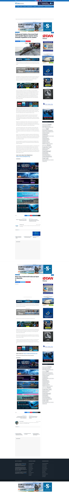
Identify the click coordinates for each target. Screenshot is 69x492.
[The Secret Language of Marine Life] (36, 234)
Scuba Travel (45, 158)
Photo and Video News (31, 472)
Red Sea (48, 145)
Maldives (44, 143)
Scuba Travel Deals (45, 159)
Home (18, 6)
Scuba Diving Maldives (46, 154)
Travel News (30, 475)
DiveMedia (31, 480)
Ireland (52, 131)
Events (25, 6)
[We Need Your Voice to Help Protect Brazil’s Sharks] (28, 234)
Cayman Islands (44, 368)
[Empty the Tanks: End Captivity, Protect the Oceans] (19, 234)
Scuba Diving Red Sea (47, 156)
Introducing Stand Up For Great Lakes (27, 434)
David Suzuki (48, 368)
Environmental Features (44, 468)
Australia (46, 124)
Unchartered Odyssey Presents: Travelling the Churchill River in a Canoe (19, 434)
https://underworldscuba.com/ (30, 353)
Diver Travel (44, 127)
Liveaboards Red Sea (46, 139)
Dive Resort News (30, 467)
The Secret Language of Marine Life (36, 237)
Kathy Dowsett (21, 421)
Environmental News (50, 130)
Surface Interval (40, 6)
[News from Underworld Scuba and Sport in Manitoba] (27, 290)
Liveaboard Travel (45, 140)
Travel (35, 6)
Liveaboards (45, 134)
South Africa (52, 402)
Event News (30, 471)
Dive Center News (17, 274)
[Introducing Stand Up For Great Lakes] (28, 430)
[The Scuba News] (20, 3)
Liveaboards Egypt (45, 378)
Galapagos (44, 131)
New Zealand (50, 143)
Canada (49, 124)
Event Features (43, 471)
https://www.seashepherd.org (23, 156)
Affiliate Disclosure (36, 480)
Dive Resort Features (44, 467)
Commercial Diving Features (45, 463)
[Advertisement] (34, 13)
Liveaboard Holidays (46, 375)
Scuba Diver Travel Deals (46, 148)
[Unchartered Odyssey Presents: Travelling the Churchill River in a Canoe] (19, 430)
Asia (43, 124)
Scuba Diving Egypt (47, 151)
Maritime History (44, 472)
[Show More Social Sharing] (31, 41)
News (21, 6)
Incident (47, 131)
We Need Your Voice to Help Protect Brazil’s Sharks (28, 237)
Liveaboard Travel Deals (46, 142)
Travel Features (44, 476)
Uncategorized (17, 32)
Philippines (45, 145)
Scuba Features (29, 6)
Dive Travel (51, 127)
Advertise (47, 0)
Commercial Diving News (31, 463)
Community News (30, 464)
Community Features (44, 464)
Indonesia (49, 131)
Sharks (49, 402)
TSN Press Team (21, 224)
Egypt (47, 128)
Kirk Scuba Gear (26, 422)
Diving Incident (44, 371)
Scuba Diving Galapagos (45, 152)
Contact (43, 0)
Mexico (48, 143)
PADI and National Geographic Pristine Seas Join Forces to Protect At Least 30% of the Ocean (34, 220)
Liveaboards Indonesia (45, 379)
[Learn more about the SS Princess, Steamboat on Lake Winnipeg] (36, 430)
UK (46, 161)
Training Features (44, 475)
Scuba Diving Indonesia (45, 153)
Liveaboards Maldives (46, 138)
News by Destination (48, 6)
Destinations (51, 0)
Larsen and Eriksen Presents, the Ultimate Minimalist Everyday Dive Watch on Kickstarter (21, 417)
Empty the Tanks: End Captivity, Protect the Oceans (18, 237)
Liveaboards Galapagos (51, 378)
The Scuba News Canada (26, 423)
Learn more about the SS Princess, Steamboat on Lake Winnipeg (36, 434)
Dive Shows (48, 127)
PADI (43, 145)
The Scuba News (21, 480)
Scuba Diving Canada (45, 149)
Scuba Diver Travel (47, 147)
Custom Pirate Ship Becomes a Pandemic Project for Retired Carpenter (33, 417)
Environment (45, 130)
